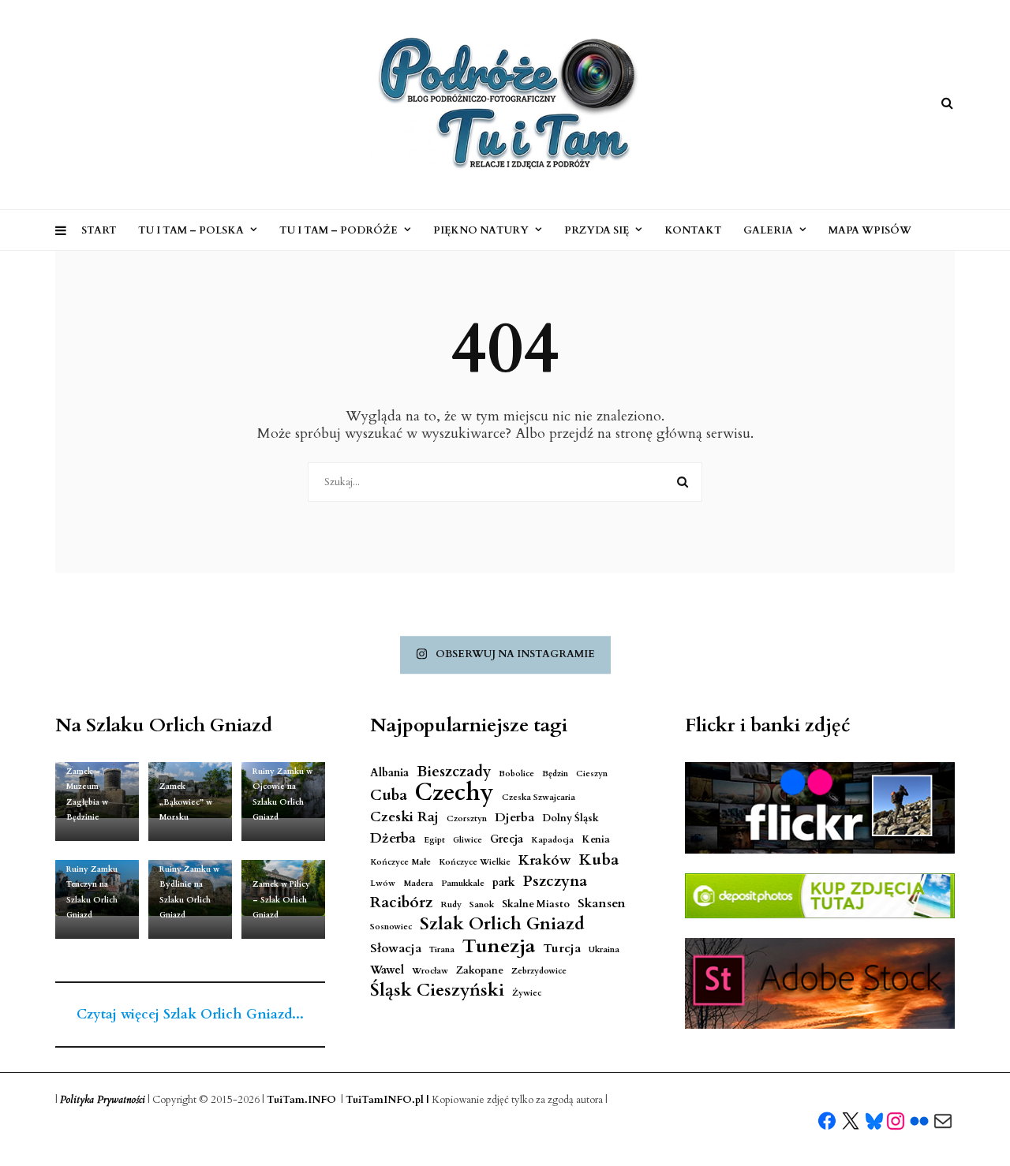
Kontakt (693, 230)
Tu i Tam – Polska (191, 230)
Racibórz (401, 903)
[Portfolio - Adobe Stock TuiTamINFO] (820, 984)
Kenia (596, 839)
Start (99, 230)
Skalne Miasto (536, 904)
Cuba (388, 795)
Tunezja (498, 946)
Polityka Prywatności (102, 1100)
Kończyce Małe (400, 862)
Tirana (441, 949)
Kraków (544, 860)
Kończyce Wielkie (475, 862)
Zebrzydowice (539, 971)
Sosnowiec (391, 926)
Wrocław (430, 971)
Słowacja (395, 948)
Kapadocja (552, 840)
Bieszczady (454, 772)
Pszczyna (555, 881)
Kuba (599, 859)
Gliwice (467, 840)
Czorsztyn (467, 818)
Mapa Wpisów (870, 230)
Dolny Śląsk (570, 818)
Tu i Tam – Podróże (338, 230)
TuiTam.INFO (301, 1100)
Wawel (387, 969)
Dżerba (393, 838)
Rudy (451, 904)
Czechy (454, 793)
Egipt (434, 840)
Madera (418, 883)
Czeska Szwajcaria (538, 797)
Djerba (514, 817)
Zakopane (479, 970)
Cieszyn (592, 773)
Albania (389, 772)
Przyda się (596, 230)
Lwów (382, 883)
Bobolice (516, 773)
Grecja (506, 839)
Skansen (602, 903)
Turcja (562, 948)
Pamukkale (462, 883)
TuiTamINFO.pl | (387, 1100)
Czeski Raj (404, 817)
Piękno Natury (481, 230)
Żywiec (526, 993)
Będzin (555, 773)
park (503, 882)
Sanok (481, 904)
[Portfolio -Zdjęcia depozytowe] (820, 895)
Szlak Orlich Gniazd (502, 924)
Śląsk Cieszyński (437, 990)
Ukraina (604, 949)
